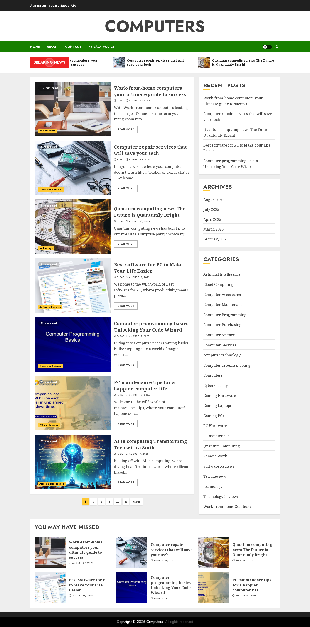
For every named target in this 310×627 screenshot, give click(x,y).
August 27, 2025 (139, 100)
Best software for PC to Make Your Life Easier (148, 268)
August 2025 (214, 199)
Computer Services (51, 189)
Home (35, 46)
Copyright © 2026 (131, 621)
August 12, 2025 (139, 395)
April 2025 (212, 219)
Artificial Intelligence (51, 483)
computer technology (222, 355)
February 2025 (216, 239)
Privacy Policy (101, 46)
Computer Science (50, 366)
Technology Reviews (221, 496)
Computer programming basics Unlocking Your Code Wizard (151, 326)
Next (136, 502)
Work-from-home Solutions (227, 506)
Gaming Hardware (219, 395)
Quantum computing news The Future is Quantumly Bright (149, 212)
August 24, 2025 (139, 159)
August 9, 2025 (138, 454)
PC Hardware (215, 425)
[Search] (277, 46)
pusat (120, 100)
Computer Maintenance (223, 304)
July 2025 (211, 209)
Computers (155, 26)
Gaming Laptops (217, 405)
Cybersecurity (215, 385)
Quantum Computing (221, 446)
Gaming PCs (213, 415)
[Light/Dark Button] (267, 47)
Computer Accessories (222, 294)
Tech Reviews (215, 476)
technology (46, 248)
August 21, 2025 (139, 221)
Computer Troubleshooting (227, 365)
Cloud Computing (218, 284)
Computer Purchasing (222, 324)
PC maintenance (48, 425)
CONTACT (73, 46)
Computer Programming (224, 314)
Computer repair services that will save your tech (150, 150)
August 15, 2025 (139, 336)
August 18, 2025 (139, 277)
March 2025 (213, 229)
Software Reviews (50, 307)
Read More (126, 129)
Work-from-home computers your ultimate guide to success (150, 91)
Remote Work (47, 130)
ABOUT (52, 46)
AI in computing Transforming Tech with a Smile (150, 444)
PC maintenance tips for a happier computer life (144, 385)
